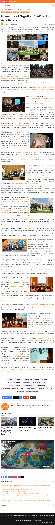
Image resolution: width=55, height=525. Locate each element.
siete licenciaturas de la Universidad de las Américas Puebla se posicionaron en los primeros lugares (15, 201)
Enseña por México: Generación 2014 (42, 190)
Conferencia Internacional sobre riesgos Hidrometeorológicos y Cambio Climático (23, 369)
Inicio (3, 9)
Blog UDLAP (6, 24)
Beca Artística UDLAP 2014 (36, 242)
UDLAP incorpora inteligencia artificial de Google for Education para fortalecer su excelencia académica (26, 495)
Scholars (42, 388)
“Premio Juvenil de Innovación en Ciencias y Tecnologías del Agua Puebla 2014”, (15, 76)
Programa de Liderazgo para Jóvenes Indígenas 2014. (24, 183)
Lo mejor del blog (24, 12)
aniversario (29, 379)
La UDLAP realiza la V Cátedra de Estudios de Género (45, 428)
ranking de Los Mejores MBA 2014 (11, 223)
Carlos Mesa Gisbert (38, 331)
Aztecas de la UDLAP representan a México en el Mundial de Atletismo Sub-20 (20, 493)
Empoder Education (28, 228)
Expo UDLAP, (36, 315)
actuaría (20, 379)
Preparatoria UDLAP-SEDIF (10, 388)
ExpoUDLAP (51, 107)
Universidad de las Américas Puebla (28, 391)
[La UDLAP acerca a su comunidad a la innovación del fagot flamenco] (27, 421)
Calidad (45, 379)
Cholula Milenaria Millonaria (14, 262)
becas (37, 379)
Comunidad (15, 12)
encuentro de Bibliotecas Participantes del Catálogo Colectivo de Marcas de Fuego (15, 210)
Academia (7, 9)
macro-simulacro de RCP (26, 306)
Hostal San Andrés (38, 262)
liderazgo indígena (29, 385)
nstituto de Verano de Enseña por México (29, 219)
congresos (27, 382)
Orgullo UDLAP (41, 385)
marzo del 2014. (18, 83)
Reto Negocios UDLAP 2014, (15, 134)
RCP (23, 388)
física (45, 382)
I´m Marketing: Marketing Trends (45, 338)
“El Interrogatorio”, (23, 297)
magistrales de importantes (17, 138)
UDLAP (31, 232)
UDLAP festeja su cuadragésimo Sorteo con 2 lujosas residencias (17, 498)
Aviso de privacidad (36, 520)
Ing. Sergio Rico (12, 349)
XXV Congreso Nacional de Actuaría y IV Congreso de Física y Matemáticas (40, 98)
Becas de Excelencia (31, 233)
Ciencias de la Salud (14, 382)
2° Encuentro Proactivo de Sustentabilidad (26, 152)
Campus (10, 12)
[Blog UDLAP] (8, 5)
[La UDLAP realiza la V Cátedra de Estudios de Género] (46, 421)
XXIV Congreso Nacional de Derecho (26, 159)
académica (11, 379)
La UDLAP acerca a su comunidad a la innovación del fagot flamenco (27, 429)
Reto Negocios (32, 388)
